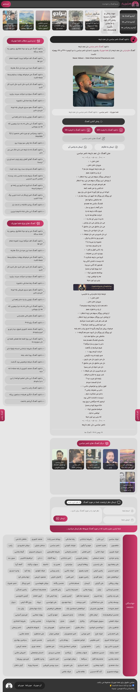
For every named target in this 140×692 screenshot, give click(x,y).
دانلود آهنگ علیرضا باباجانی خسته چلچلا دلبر (25, 348)
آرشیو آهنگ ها (128, 16)
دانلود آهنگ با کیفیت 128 (75, 130)
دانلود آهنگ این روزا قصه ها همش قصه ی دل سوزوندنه (25, 341)
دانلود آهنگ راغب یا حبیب (32, 388)
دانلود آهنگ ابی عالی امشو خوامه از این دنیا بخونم (26, 380)
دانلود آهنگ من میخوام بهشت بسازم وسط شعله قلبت (25, 76)
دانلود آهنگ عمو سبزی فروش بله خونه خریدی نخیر (27, 109)
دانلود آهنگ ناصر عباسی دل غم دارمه (113, 39)
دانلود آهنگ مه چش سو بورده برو (29, 143)
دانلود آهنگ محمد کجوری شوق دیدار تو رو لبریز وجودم (25, 331)
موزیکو (21, 685)
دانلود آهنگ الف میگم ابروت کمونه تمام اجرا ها (26, 60)
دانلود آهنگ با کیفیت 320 (107, 130)
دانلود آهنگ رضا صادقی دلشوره (29, 100)
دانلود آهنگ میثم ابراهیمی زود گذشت (27, 362)
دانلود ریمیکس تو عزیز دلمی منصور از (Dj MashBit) (26, 135)
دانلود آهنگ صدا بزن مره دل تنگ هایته (27, 68)
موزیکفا (28, 685)
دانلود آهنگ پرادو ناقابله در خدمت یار (27, 204)
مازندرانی (126, 50)
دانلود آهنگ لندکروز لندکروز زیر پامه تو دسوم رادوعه (27, 187)
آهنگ (101, 46)
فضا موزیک (130, 4)
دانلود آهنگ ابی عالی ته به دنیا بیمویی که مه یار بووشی (25, 125)
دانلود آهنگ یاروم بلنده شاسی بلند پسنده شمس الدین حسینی (25, 177)
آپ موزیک (37, 685)
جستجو (6, 4)
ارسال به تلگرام (108, 147)
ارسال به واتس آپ (75, 147)
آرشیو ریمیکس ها (128, 27)
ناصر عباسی (93, 46)
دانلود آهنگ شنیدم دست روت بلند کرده (26, 169)
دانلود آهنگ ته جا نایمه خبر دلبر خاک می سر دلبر (25, 151)
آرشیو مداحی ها (128, 21)
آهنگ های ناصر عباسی (91, 138)
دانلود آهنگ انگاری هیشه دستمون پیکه (26, 394)
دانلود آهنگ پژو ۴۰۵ (34, 322)
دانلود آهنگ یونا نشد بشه (32, 355)
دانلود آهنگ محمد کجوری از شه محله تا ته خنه (25, 370)
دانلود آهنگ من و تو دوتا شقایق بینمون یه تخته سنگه (25, 50)
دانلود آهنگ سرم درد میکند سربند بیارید (26, 94)
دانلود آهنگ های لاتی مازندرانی (30, 315)
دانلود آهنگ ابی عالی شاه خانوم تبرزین (27, 211)
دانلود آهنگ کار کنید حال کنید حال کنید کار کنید (25, 86)
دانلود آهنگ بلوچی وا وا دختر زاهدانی (27, 117)
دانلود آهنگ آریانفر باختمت (32, 401)
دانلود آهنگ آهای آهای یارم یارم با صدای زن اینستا (25, 161)
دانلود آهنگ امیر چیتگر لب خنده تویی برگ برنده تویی (25, 197)
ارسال (62, 518)
